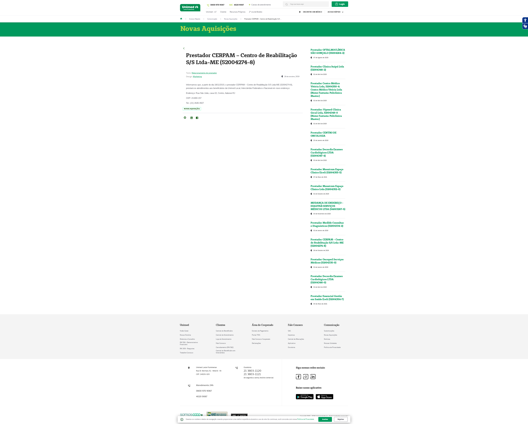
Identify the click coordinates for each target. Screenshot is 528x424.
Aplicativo (291, 343)
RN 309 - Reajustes (187, 348)
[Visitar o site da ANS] (217, 414)
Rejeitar (341, 419)
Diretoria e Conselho (187, 339)
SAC (289, 331)
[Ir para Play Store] (305, 396)
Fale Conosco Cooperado (261, 339)
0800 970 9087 (217, 5)
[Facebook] (197, 117)
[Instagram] (305, 376)
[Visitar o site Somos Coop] (191, 414)
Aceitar (325, 419)
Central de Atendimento (225, 335)
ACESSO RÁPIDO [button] (334, 12)
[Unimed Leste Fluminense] (182, 19)
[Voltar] (184, 48)
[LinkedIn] (191, 117)
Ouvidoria (291, 347)
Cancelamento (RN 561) (224, 347)
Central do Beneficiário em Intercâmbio (225, 352)
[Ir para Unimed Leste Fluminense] (190, 8)
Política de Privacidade (332, 347)
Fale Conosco (221, 343)
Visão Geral (184, 331)
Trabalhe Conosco (186, 353)
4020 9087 (236, 5)
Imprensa (291, 335)
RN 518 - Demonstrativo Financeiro (189, 343)
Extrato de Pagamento (260, 331)
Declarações (256, 343)
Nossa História (185, 335)
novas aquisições (192, 109)
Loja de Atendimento (223, 339)
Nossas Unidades (330, 343)
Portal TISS (256, 335)
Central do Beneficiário (224, 331)
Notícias (327, 339)
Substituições (329, 331)
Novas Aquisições (330, 335)
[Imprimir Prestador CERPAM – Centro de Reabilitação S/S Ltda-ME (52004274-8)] (185, 117)
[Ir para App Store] (324, 396)
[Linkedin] (313, 376)
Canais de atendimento (261, 4)
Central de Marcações (296, 339)
